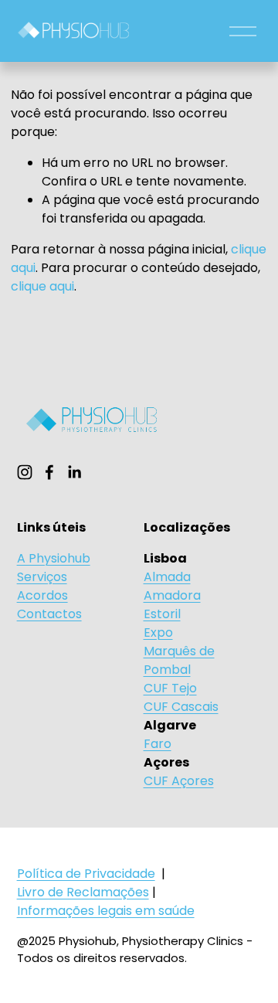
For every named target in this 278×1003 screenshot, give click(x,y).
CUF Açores (179, 781)
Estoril (162, 614)
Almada (167, 577)
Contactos (49, 614)
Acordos (42, 595)
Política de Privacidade (86, 873)
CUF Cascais (181, 707)
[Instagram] (24, 472)
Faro (157, 744)
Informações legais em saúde (106, 911)
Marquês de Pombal (179, 660)
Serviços (42, 577)
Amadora (172, 595)
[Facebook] (49, 472)
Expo (158, 632)
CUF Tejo (170, 688)
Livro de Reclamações (83, 892)
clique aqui (42, 286)
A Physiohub (53, 558)
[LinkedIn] (74, 472)
